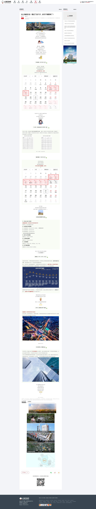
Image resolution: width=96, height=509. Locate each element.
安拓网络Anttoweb (59, 502)
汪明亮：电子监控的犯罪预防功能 (68, 30)
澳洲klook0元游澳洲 (67, 40)
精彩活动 (18, 2)
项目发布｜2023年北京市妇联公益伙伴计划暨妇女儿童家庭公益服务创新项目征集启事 (69, 27)
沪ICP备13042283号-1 (25, 504)
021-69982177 (88, 2)
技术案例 (23, 2)
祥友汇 (27, 2)
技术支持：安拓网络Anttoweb (23, 503)
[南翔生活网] (6, 2)
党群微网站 (31, 2)
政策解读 (39, 2)
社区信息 (35, 2)
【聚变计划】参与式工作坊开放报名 (69, 23)
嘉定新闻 (14, 2)
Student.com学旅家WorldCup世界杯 (69, 43)
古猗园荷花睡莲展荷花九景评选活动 (69, 35)
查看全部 (60, 9)
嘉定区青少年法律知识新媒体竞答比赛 (69, 38)
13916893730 (25, 502)
